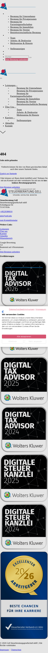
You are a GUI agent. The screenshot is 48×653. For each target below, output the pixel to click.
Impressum (41, 309)
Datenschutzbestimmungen (21, 309)
